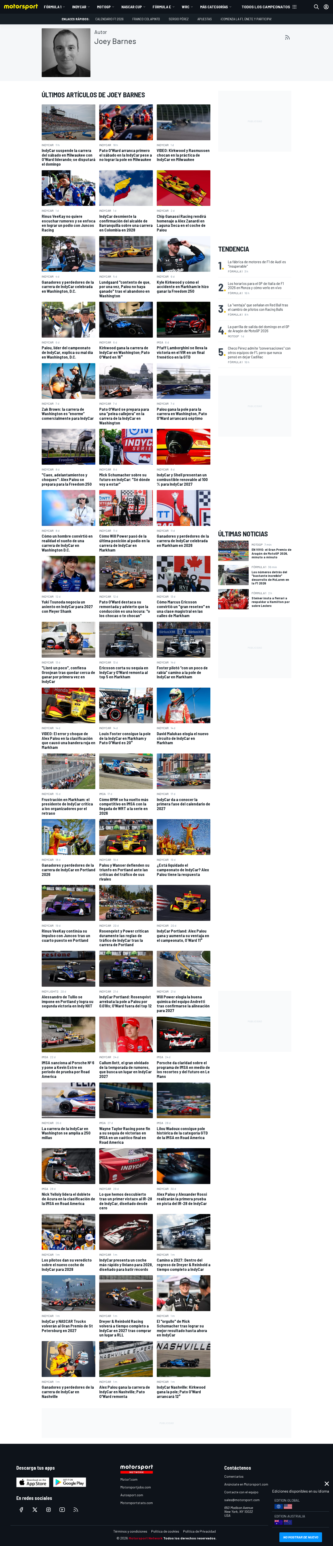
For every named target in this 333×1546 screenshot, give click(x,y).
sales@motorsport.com (242, 1500)
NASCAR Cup (131, 6)
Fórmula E (162, 6)
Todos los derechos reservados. (189, 1538)
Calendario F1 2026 (109, 19)
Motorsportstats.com (136, 1503)
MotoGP (104, 6)
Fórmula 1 (52, 6)
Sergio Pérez (179, 19)
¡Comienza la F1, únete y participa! (246, 19)
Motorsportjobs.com (135, 1487)
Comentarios (234, 1476)
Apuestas (204, 19)
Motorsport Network (146, 1538)
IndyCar (79, 6)
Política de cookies (165, 1531)
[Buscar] (316, 7)
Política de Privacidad (199, 1531)
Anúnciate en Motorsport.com (246, 1484)
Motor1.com (128, 1479)
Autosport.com (131, 1495)
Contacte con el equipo (241, 1492)
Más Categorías (214, 6)
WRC (185, 6)
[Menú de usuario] (326, 7)
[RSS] (287, 37)
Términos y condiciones (130, 1531)
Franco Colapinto (146, 19)
